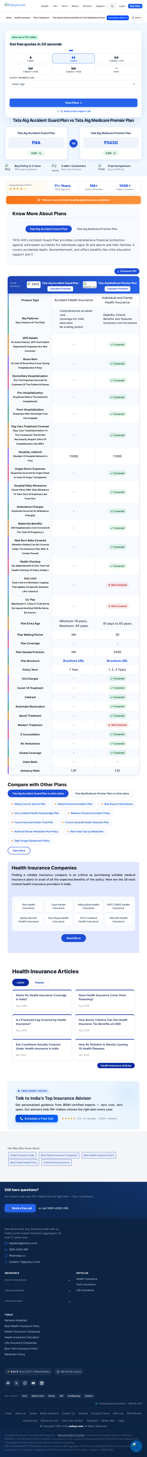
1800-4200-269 (18, 1249)
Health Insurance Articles (116, 1065)
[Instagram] (24, 1383)
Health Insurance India (22, 1155)
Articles (88, 6)
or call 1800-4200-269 (53, 1208)
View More (19, 850)
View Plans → (73, 102)
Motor (76, 6)
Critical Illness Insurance (57, 1162)
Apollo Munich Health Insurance (28, 919)
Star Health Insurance (28, 906)
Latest (20, 982)
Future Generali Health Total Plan (33, 822)
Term (65, 6)
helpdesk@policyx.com (23, 1243)
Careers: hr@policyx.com (24, 1261)
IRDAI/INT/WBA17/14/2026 (71, 1435)
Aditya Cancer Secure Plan (30, 803)
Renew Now (108, 1420)
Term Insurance (86, 1284)
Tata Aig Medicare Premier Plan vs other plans (102, 793)
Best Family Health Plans (23, 1162)
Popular (39, 982)
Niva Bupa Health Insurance (58, 919)
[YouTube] (33, 1383)
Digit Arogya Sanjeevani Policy (32, 840)
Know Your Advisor (72, 1420)
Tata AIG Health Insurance (118, 919)
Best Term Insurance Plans (21, 1348)
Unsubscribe (30, 1420)
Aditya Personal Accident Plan (74, 803)
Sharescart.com (49, 1420)
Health (45, 6)
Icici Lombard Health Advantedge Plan (36, 813)
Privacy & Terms (100, 1413)
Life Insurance (85, 1290)
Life (56, 6)
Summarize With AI (117, 17)
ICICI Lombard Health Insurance (88, 919)
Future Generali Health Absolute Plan (87, 822)
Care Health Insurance (58, 906)
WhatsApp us (17, 1255)
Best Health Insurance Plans (99, 1155)
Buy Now (135, 6)
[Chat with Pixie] (136, 1446)
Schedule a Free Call (38, 1118)
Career (33, 1413)
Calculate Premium (60, 288)
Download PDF (128, 271)
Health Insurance (86, 1278)
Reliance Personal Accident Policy (90, 813)
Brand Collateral (49, 1413)
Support (101, 6)
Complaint (92, 1420)
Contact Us (68, 1413)
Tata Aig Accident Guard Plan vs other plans (38, 793)
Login (121, 1420)
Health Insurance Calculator (22, 1337)
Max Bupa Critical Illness (118, 803)
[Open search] (112, 6)
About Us (20, 1413)
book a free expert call (77, 111)
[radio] (30, 58)
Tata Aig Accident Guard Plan (49, 228)
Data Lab (118, 1413)
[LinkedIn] (41, 1383)
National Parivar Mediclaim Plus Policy (36, 831)
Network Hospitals (16, 1320)
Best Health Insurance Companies (59, 1155)
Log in (122, 6)
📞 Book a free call (20, 1208)
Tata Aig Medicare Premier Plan (97, 228)
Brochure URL (73, 661)
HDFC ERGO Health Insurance (118, 906)
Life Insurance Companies (21, 1342)
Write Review (134, 1413)
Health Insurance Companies (22, 1331)
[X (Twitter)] (16, 1383)
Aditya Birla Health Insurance (88, 906)
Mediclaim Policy (15, 1354)
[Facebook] (8, 1383)
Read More (74, 938)
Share (138, 17)
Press (8, 1413)
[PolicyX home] (18, 6)
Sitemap (83, 1413)
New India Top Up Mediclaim (86, 831)
